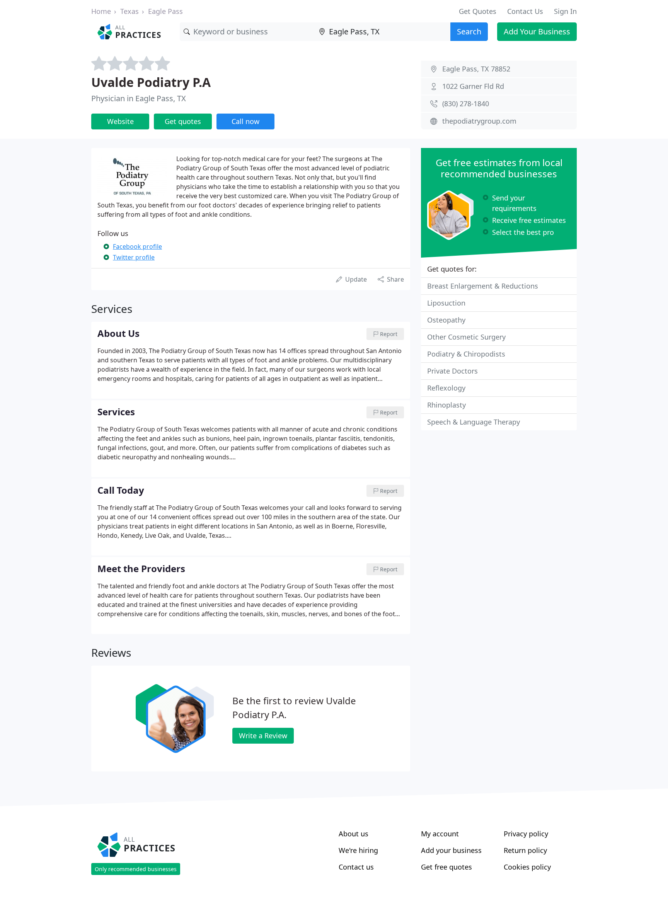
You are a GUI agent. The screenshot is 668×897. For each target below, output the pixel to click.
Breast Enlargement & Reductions (482, 286)
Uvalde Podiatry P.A (151, 82)
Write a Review (263, 735)
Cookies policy (527, 867)
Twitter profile (134, 257)
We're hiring (358, 850)
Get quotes (183, 121)
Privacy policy (526, 833)
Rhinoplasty (446, 404)
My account (440, 833)
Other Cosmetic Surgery (466, 336)
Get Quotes (477, 11)
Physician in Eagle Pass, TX (138, 98)
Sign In (565, 11)
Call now (245, 121)
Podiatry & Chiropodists (466, 353)
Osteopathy (446, 319)
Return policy (525, 850)
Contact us (356, 867)
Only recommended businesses (136, 869)
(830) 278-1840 (465, 103)
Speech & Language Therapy (473, 421)
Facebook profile (137, 246)
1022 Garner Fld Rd (473, 86)
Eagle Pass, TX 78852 (476, 68)
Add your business (451, 850)
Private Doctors (452, 370)
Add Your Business (537, 31)
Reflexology (446, 387)
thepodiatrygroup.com (479, 121)
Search (469, 31)
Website (120, 121)
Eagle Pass (165, 11)
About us (353, 833)
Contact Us (525, 11)
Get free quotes (446, 867)
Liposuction (446, 302)
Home (101, 11)
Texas (129, 11)
